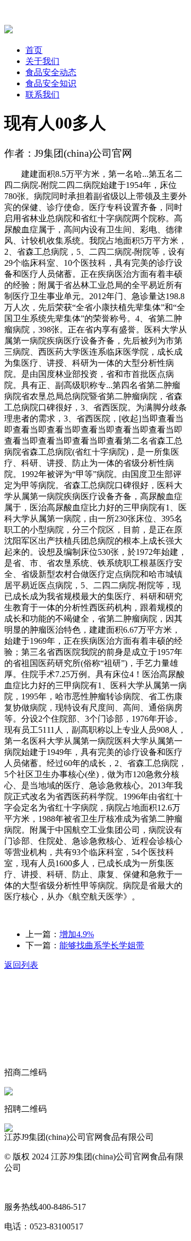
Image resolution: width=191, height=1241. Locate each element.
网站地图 (21, 1187)
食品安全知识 (50, 83)
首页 (33, 50)
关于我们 (42, 61)
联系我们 (42, 94)
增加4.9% (76, 934)
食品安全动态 (50, 72)
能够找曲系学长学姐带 (101, 945)
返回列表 (21, 964)
